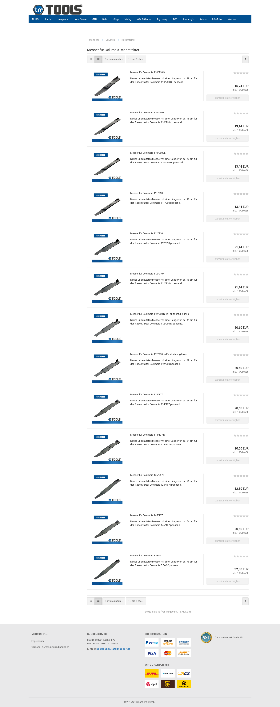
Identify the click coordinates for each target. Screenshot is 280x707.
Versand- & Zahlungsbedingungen (50, 647)
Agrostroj (162, 19)
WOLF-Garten (144, 19)
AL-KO (35, 19)
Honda (47, 19)
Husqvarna (63, 19)
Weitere (232, 19)
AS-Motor (217, 19)
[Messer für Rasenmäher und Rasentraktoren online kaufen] (65, 9)
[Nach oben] (10, 701)
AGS (175, 19)
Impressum (37, 641)
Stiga (116, 19)
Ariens (202, 19)
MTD (94, 19)
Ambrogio (188, 19)
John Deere (80, 19)
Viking (128, 19)
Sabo (105, 19)
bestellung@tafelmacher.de (113, 648)
